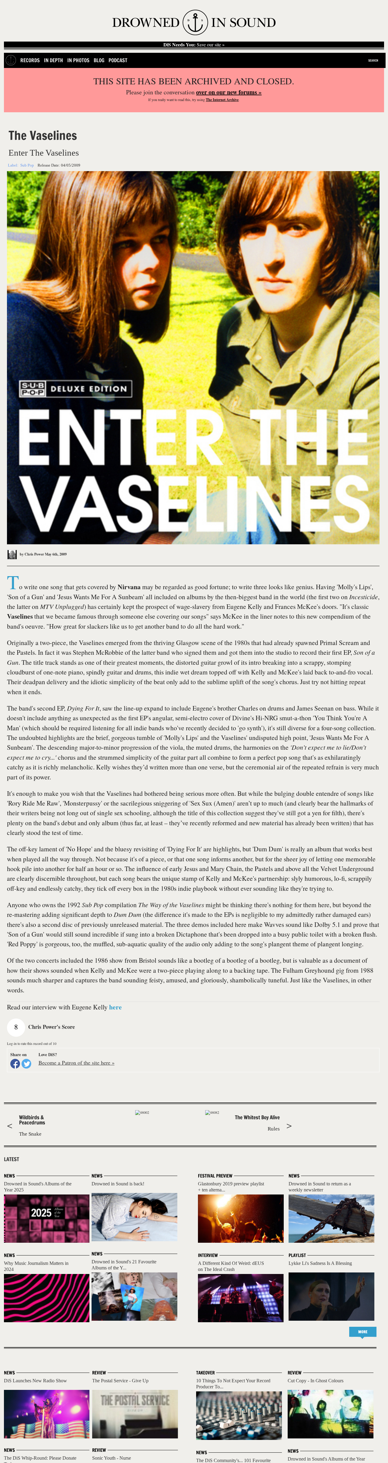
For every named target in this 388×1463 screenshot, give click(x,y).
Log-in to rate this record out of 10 (31, 1043)
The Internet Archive (222, 99)
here (115, 1007)
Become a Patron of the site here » (76, 1062)
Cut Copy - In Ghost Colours (315, 1380)
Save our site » (194, 45)
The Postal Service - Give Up (120, 1380)
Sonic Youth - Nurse (111, 1458)
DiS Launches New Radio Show (35, 1380)
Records (30, 60)
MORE (362, 1331)
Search (373, 60)
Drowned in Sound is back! (118, 1183)
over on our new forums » (229, 92)
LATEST (11, 1159)
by (31, 554)
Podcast (118, 60)
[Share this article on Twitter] (26, 1064)
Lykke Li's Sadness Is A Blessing (320, 1263)
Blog (99, 60)
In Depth (53, 60)
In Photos (78, 60)
